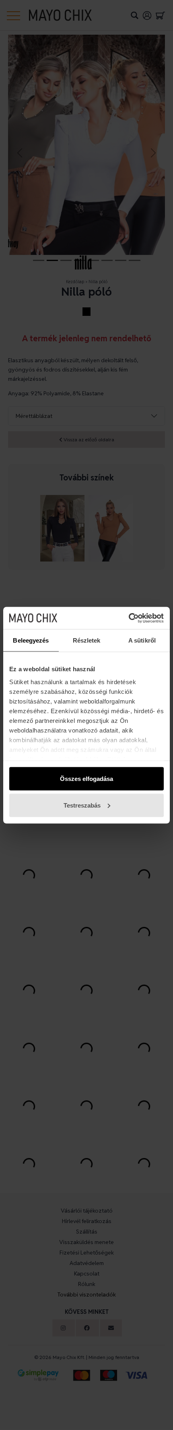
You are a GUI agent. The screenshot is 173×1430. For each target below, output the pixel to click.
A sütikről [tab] (142, 640)
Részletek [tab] (87, 640)
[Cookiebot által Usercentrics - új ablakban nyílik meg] (128, 618)
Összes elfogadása (86, 778)
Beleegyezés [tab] (31, 640)
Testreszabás (82, 805)
